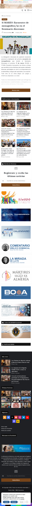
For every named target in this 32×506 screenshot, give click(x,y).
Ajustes (21, 502)
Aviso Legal (4, 426)
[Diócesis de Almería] (16, 6)
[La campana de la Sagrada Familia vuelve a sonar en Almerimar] (24, 106)
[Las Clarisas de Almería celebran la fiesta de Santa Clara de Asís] (8, 106)
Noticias (8, 16)
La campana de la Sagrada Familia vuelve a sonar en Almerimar (23, 113)
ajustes (22, 499)
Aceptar (6, 502)
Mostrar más (15, 90)
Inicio (4, 16)
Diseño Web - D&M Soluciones (16, 490)
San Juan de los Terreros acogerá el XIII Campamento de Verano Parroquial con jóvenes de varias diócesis (24, 152)
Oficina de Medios (8, 32)
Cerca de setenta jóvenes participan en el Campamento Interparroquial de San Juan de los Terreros (8, 131)
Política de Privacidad (6, 428)
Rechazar (14, 502)
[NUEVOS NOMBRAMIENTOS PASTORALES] (16, 405)
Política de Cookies (6, 430)
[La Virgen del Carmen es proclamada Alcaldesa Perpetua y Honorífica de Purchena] (26, 405)
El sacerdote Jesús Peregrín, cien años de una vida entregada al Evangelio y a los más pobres (7, 152)
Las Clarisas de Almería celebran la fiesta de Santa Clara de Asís (8, 113)
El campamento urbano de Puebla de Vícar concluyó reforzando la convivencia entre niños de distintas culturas (23, 131)
